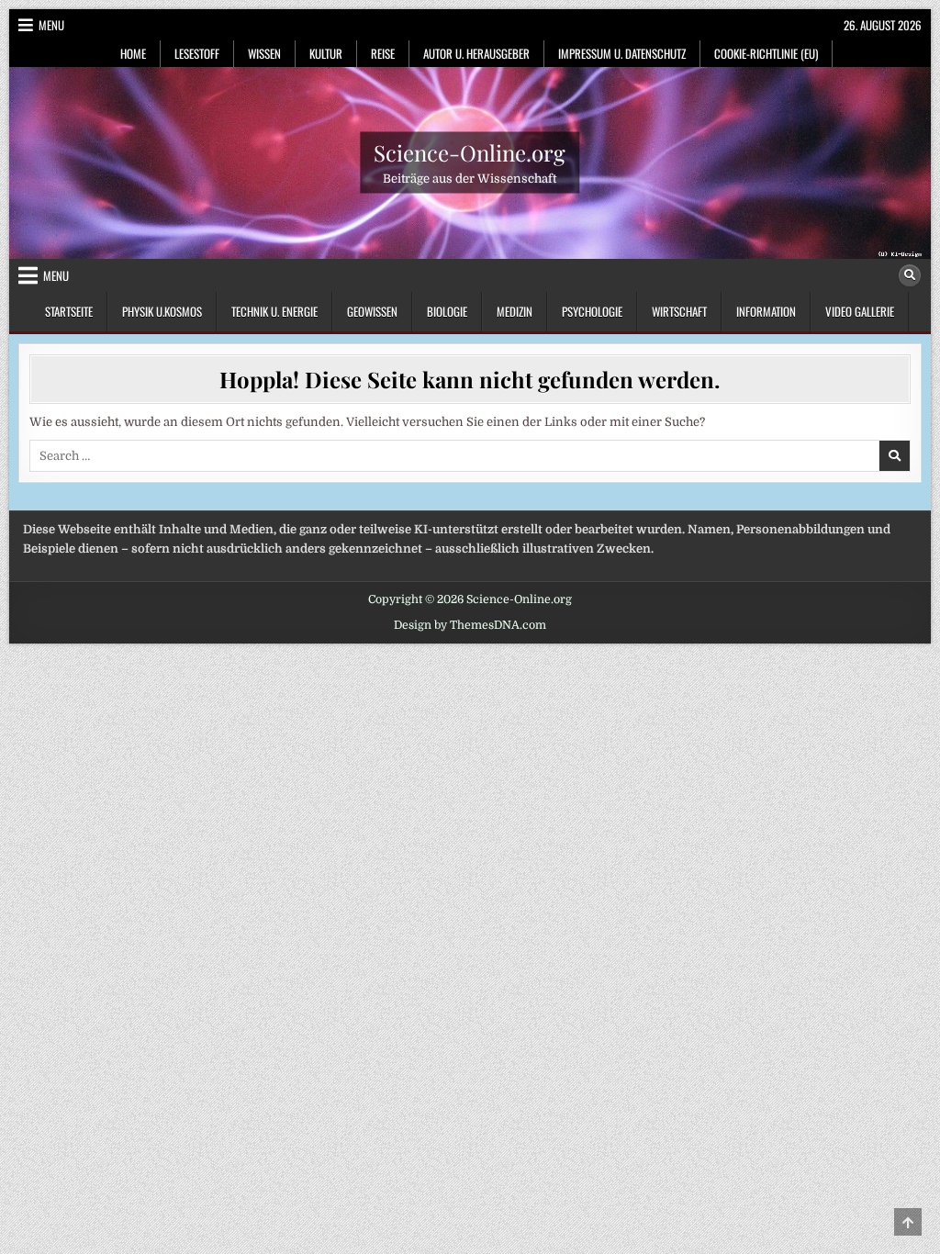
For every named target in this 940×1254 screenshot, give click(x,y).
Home (133, 53)
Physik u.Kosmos (162, 311)
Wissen (264, 53)
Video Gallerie (859, 311)
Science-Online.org (469, 152)
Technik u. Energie (274, 311)
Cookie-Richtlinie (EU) (766, 53)
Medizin (514, 311)
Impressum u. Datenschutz (622, 53)
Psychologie (592, 311)
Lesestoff (196, 53)
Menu (51, 25)
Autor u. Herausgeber (476, 53)
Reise (383, 53)
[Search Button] (910, 275)
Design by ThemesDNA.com (470, 625)
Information (766, 311)
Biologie (447, 311)
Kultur (325, 53)
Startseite (69, 311)
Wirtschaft (679, 311)
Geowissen (372, 311)
